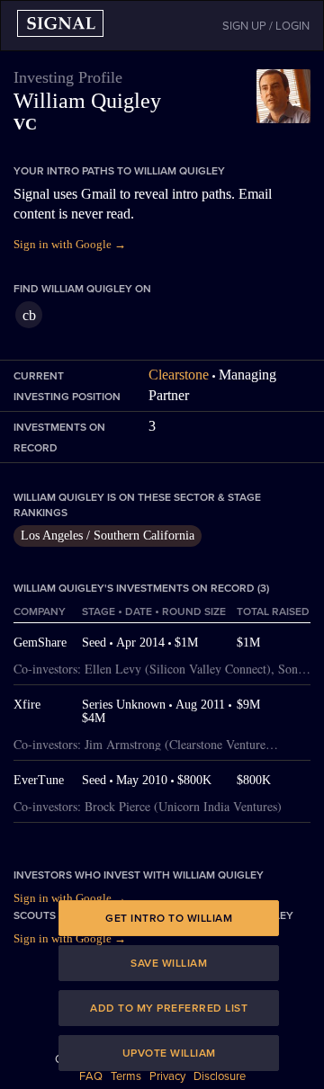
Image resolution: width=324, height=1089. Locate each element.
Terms (126, 1076)
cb (29, 315)
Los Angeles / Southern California (107, 535)
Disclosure (220, 1076)
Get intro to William (168, 918)
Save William (168, 963)
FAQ (91, 1076)
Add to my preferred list (169, 1008)
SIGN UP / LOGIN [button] (266, 26)
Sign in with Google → (70, 244)
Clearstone (178, 374)
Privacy (167, 1076)
